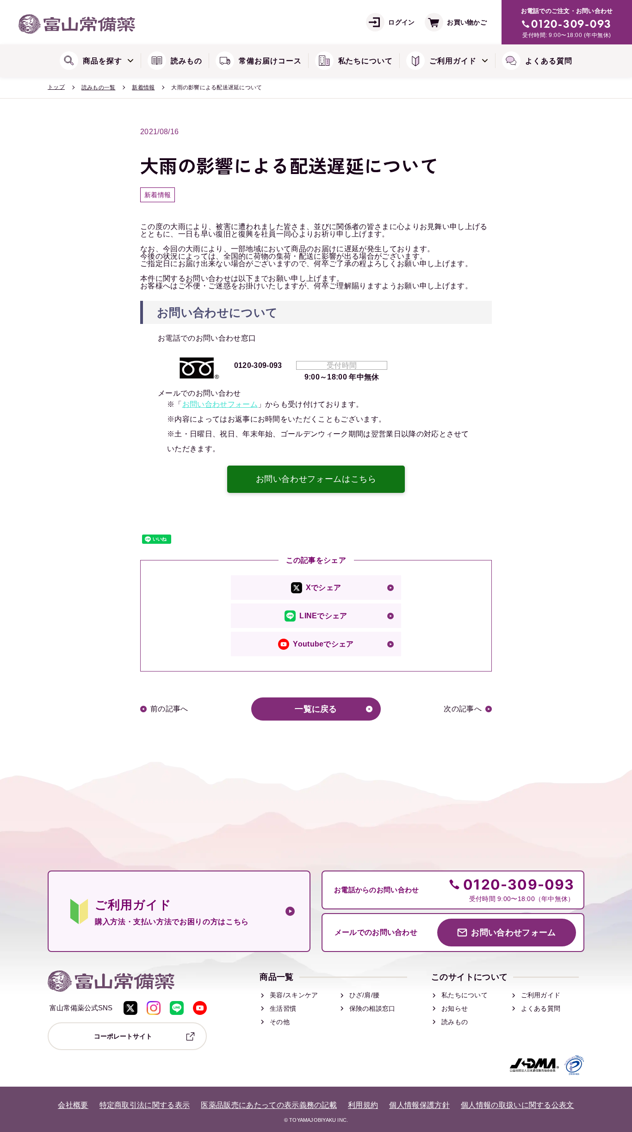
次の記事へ (463, 709)
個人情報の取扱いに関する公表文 (517, 1105)
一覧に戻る (316, 709)
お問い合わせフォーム (220, 404)
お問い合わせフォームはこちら (316, 479)
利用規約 (363, 1105)
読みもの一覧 (98, 87)
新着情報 (143, 87)
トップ (56, 87)
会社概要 (73, 1105)
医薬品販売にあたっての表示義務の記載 (269, 1105)
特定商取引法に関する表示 (144, 1105)
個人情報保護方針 (419, 1105)
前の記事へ (169, 709)
